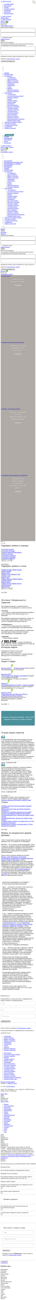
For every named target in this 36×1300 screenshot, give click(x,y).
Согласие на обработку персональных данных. (17, 1155)
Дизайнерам (7, 10)
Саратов (6, 1127)
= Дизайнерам (8, 126)
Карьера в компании (13, 91)
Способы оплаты (12, 111)
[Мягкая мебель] (6, 552)
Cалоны (11, 147)
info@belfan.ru (11, 1086)
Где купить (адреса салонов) (15, 96)
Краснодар (7, 1107)
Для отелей (7, 12)
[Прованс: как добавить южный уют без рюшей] (16, 812)
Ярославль (7, 1116)
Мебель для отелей (12, 80)
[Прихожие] (5, 557)
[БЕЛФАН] (9, 64)
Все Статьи (4, 829)
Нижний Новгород (9, 1115)
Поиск (2, 230)
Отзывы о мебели (12, 100)
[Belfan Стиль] (18, 575)
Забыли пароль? (5, 39)
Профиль (3, 234)
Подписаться (6, 1250)
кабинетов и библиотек (9, 926)
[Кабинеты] (5, 558)
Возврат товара (11, 102)
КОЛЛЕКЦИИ (8, 138)
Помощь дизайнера (12, 97)
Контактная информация (8, 1082)
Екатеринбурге (15, 858)
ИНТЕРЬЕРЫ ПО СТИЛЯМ (12, 164)
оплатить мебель (23, 869)
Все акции (4, 704)
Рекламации (10, 103)
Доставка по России (13, 109)
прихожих (20, 926)
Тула (5, 1130)
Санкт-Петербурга (12, 857)
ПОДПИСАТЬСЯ (5, 1021)
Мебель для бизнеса (13, 82)
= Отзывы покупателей (10, 125)
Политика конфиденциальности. (17, 1154)
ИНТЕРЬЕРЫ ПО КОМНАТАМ (13, 162)
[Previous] (4, 560)
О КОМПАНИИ (8, 4)
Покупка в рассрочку (13, 106)
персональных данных (13, 59)
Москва (6, 1104)
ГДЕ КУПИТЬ (8, 161)
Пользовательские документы (15, 119)
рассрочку (4, 873)
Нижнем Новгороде (27, 858)
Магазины (4, 232)
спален (25, 924)
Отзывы (6, 7)
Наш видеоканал (12, 79)
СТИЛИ (6, 136)
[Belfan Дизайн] (18, 570)
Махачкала (7, 1124)
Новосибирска (5, 858)
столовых (19, 924)
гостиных (11, 924)
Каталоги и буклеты (13, 117)
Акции (6, 141)
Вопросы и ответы (12, 116)
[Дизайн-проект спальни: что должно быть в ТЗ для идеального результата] (18, 823)
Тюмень (6, 1113)
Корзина (9, 99)
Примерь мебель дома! (13, 120)
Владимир (7, 1121)
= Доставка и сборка (10, 123)
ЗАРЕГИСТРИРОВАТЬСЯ (7, 61)
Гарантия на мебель (13, 113)
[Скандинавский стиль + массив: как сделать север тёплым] (18, 816)
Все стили (4, 592)
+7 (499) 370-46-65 (6, 145)
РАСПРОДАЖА (8, 74)
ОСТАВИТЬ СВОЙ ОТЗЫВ (22, 800)
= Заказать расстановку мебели (13, 122)
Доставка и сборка (9, 9)
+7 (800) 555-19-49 (11, 1083)
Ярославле (15, 860)
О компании (7, 1036)
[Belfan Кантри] (18, 584)
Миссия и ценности (13, 90)
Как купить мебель (12, 105)
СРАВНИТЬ (4, 1262)
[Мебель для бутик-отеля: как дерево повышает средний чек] (18, 807)
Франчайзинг (11, 85)
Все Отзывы (4, 795)
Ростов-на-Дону (8, 1126)
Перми (9, 860)
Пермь (6, 1112)
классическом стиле (9, 922)
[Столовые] (5, 555)
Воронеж (6, 1118)
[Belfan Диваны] (18, 579)
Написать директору (7, 800)
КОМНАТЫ (9, 135)
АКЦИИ (6, 73)
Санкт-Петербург (9, 1106)
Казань (6, 1122)
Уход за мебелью (12, 114)
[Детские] (4, 554)
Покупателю (7, 6)
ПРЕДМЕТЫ (8, 139)
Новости (9, 88)
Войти (2, 40)
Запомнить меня (7, 37)
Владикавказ (7, 1119)
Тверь (5, 1129)
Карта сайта (4, 1093)
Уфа (5, 1132)
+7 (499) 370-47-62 (6, 1)
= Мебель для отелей (10, 128)
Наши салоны (5, 147)
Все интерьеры (5, 659)
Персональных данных (24, 1028)
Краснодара (22, 857)
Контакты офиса (8, 13)
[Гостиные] (5, 551)
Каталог (3, 229)
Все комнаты (5, 564)
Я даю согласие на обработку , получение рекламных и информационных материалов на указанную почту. (17, 1030)
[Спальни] (4, 549)
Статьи (9, 87)
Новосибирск (8, 1109)
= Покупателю (8, 93)
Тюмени (3, 860)
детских (30, 924)
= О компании (8, 76)
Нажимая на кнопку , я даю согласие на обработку (17, 58)
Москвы (3, 857)
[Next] (10, 560)
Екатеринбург (8, 1110)
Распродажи (7, 143)
